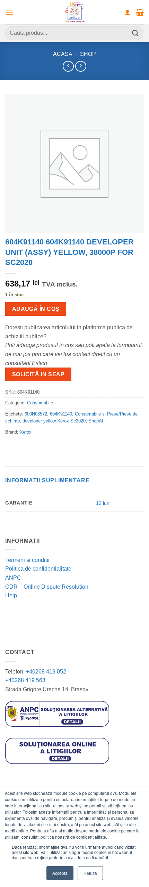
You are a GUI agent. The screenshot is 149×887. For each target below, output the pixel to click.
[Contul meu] (127, 12)
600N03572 (36, 414)
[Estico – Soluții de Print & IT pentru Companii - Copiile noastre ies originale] (74, 12)
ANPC (13, 578)
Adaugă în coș (36, 309)
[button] (9, 12)
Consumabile (40, 402)
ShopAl (95, 421)
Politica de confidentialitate (38, 569)
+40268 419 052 (45, 672)
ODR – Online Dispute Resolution (46, 587)
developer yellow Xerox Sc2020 (54, 421)
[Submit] (135, 33)
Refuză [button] (90, 873)
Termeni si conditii (27, 560)
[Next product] (68, 66)
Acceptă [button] (60, 873)
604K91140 (61, 414)
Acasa (62, 54)
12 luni (103, 503)
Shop (88, 54)
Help (11, 595)
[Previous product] (80, 66)
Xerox (26, 432)
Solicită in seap (38, 374)
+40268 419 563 (25, 680)
